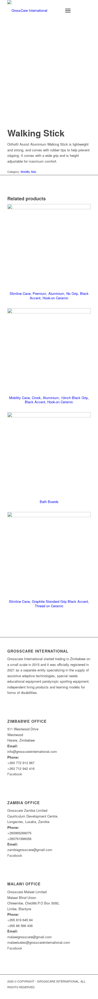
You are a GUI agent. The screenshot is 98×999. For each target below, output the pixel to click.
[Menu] (68, 10)
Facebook (14, 773)
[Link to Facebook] (87, 992)
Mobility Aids (28, 171)
